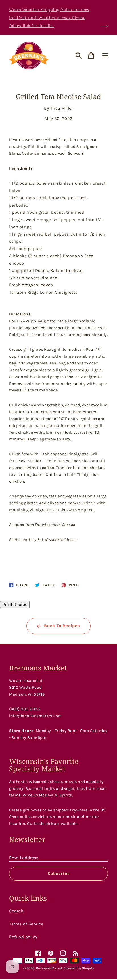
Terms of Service (26, 924)
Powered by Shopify (79, 968)
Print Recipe (14, 604)
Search (16, 910)
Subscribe (58, 873)
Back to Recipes (62, 625)
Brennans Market (49, 968)
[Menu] (105, 55)
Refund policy (23, 936)
